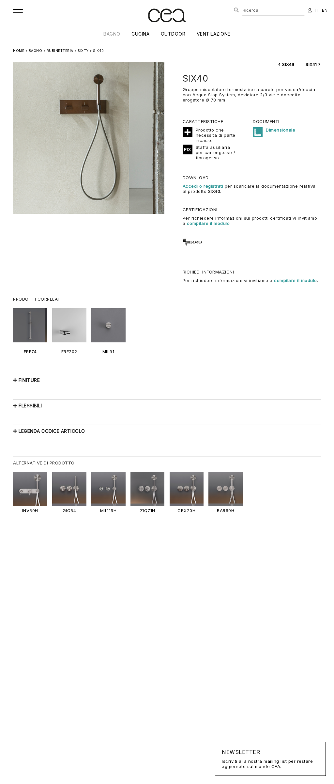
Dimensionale (280, 130)
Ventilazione (214, 34)
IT (317, 10)
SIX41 (312, 64)
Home (18, 51)
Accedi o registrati (203, 186)
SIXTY (83, 51)
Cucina (140, 34)
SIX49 (288, 64)
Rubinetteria (60, 51)
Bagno (111, 34)
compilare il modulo (208, 223)
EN (324, 10)
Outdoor (173, 34)
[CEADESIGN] (167, 27)
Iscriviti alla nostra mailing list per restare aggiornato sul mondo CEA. (267, 759)
